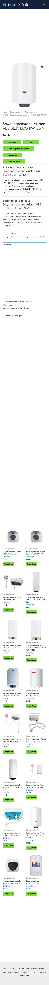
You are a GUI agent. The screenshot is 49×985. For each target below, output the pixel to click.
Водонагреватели (16, 112)
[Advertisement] (24, 36)
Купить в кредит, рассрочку (18, 148)
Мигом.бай (18, 5)
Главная (5, 112)
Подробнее (12, 155)
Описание (7, 244)
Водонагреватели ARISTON (35, 237)
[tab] (24, 244)
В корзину (12, 142)
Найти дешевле (14, 161)
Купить (31, 142)
